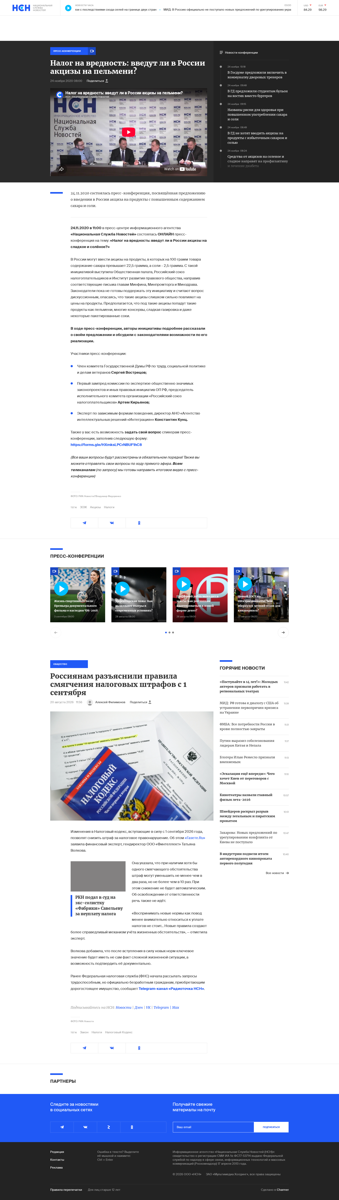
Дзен (139, 1007)
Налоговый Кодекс (118, 1032)
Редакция (57, 1152)
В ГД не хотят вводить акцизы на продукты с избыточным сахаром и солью (257, 138)
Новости (123, 1007)
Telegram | (163, 1007)
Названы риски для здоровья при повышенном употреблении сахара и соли (257, 114)
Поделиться (95, 81)
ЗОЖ (83, 507)
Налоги (109, 507)
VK (148, 1007)
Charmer (283, 1190)
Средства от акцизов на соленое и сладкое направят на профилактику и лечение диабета (258, 161)
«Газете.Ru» (195, 838)
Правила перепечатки (66, 1190)
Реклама (56, 1168)
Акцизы (95, 507)
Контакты (57, 1160)
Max (175, 1007)
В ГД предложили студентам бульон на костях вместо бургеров (258, 93)
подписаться (271, 1127)
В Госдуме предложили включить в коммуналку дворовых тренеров (257, 74)
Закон (84, 1032)
